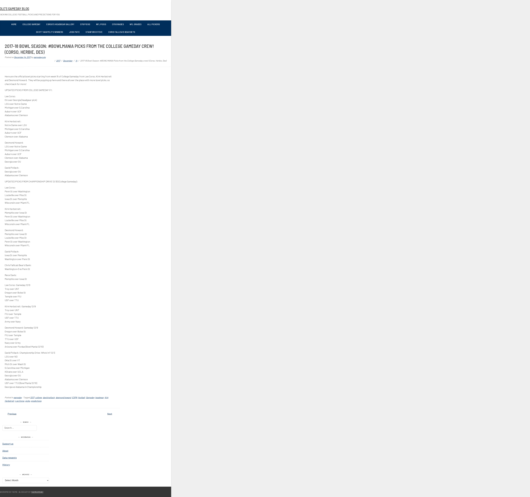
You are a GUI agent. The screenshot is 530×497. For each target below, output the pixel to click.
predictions (36, 401)
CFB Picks (85, 24)
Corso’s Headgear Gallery (60, 24)
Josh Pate (74, 32)
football (81, 397)
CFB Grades (118, 24)
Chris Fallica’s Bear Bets (121, 32)
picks (27, 401)
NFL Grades (135, 24)
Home (14, 24)
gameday (18, 397)
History (6, 464)
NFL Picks (101, 24)
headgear (99, 397)
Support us (7, 443)
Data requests (9, 457)
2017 (32, 397)
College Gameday (31, 24)
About (5, 450)
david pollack (49, 397)
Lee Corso (19, 401)
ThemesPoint (37, 492)
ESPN (74, 397)
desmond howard (63, 397)
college (38, 397)
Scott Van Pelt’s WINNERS (49, 32)
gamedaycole (40, 57)
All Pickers (153, 24)
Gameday (90, 397)
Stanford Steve (94, 32)
